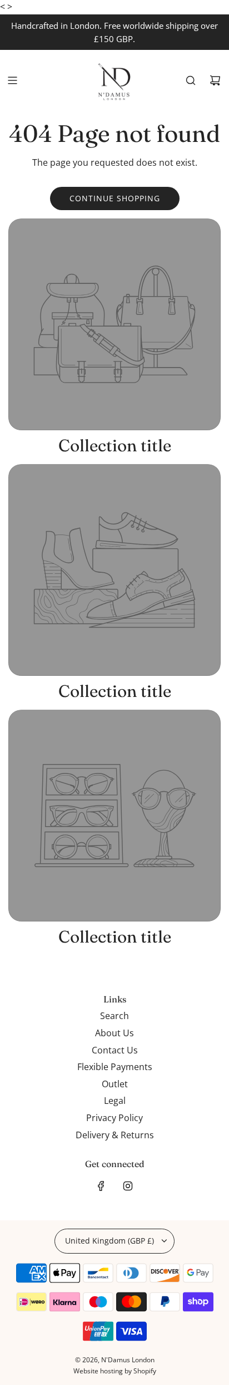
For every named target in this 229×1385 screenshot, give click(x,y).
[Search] (190, 80)
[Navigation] (12, 80)
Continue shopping (114, 198)
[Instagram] (128, 1186)
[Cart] (215, 80)
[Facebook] (101, 1186)
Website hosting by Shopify (114, 1371)
